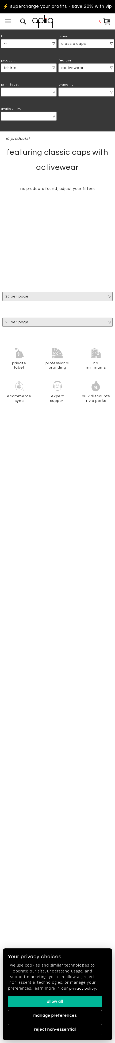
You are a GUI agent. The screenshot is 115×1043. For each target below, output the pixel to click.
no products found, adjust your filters (57, 189)
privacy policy (82, 988)
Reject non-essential (55, 1029)
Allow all (55, 1002)
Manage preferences (55, 1015)
